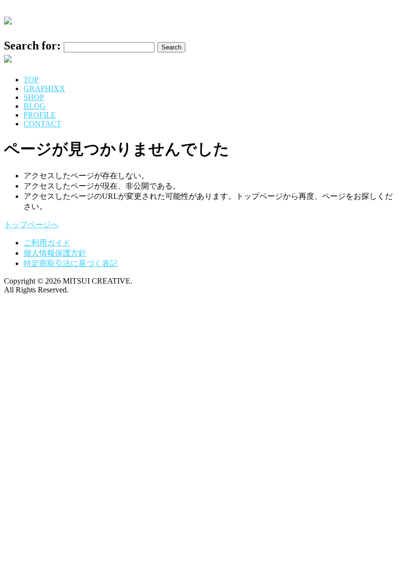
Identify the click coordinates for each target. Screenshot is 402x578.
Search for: (32, 45)
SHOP (34, 97)
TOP (31, 79)
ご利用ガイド (47, 243)
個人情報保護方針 (55, 253)
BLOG (35, 106)
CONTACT (42, 124)
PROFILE (40, 115)
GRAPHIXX (44, 88)
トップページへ (31, 224)
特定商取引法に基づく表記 (71, 263)
